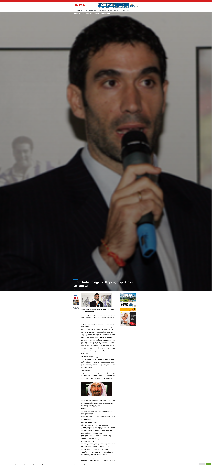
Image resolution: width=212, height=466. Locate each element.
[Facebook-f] (120, 1)
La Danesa (76, 13)
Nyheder (80, 13)
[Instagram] (122, 1)
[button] (77, 10)
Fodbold (87, 13)
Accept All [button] (208, 464)
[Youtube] (124, 1)
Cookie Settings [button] (202, 464)
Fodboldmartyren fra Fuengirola (76, 308)
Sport (84, 13)
